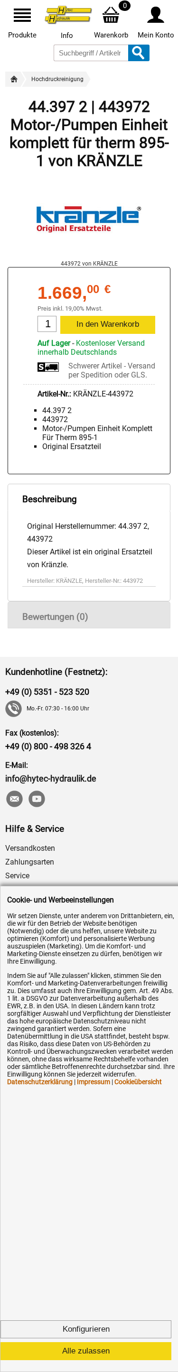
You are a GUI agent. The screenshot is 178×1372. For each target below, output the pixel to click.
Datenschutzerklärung (40, 1082)
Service (17, 875)
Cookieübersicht (138, 1082)
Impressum (93, 1082)
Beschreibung (49, 499)
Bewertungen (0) (55, 616)
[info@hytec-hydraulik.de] (14, 800)
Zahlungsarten (29, 861)
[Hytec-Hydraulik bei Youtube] (36, 800)
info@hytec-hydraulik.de (50, 778)
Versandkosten (30, 848)
